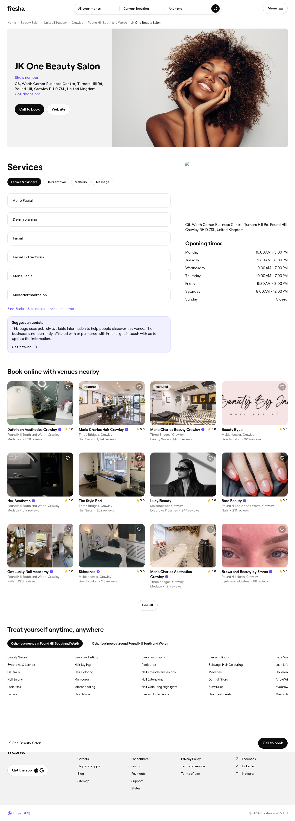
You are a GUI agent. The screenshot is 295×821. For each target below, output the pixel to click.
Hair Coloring (83, 672)
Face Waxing (285, 657)
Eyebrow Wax (285, 687)
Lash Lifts (14, 687)
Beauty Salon (30, 22)
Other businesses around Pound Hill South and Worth (130, 643)
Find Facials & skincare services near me (40, 309)
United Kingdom (55, 22)
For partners (140, 759)
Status (136, 788)
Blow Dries (216, 687)
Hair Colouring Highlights (159, 687)
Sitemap (83, 781)
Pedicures (149, 664)
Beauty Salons (17, 657)
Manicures (82, 679)
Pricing (136, 766)
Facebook (249, 759)
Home (11, 22)
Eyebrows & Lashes (21, 664)
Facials (12, 694)
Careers (83, 759)
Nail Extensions (152, 679)
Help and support (89, 766)
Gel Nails (13, 672)
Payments (138, 773)
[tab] (24, 182)
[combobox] (97, 8)
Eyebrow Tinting (85, 657)
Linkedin (248, 766)
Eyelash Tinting (219, 657)
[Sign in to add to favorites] (67, 387)
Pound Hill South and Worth (107, 22)
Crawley (77, 22)
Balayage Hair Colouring (226, 664)
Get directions (28, 94)
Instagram (249, 773)
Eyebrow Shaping (154, 657)
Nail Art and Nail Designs (159, 672)
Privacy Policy (191, 759)
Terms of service (193, 766)
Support (137, 781)
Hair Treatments (220, 694)
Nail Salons (15, 679)
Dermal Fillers (218, 679)
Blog (80, 773)
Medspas (215, 672)
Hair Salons (82, 694)
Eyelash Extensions (155, 694)
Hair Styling (82, 664)
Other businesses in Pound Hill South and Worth (45, 643)
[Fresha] (16, 8)
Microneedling (84, 687)
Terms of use (190, 773)
